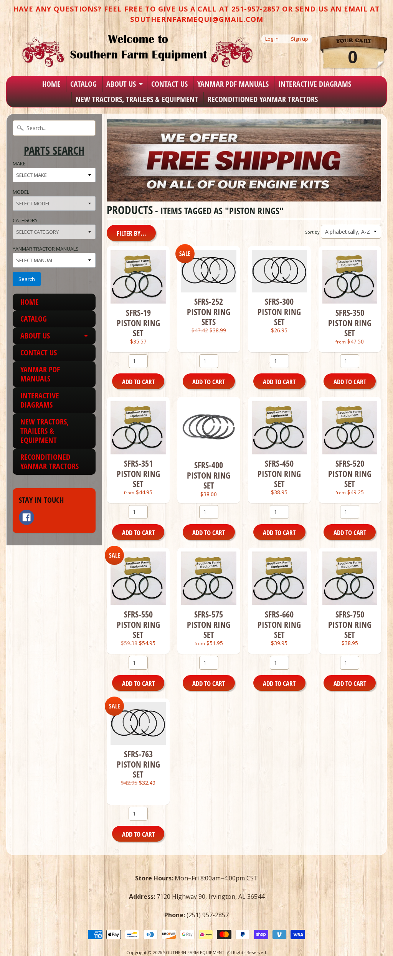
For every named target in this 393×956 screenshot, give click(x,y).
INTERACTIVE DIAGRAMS (314, 84)
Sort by (312, 232)
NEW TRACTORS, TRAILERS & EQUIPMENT (137, 99)
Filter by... (131, 233)
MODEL (21, 191)
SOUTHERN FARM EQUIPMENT (194, 952)
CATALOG (83, 84)
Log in (272, 38)
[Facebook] (26, 517)
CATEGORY (25, 220)
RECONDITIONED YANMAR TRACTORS (263, 99)
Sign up (299, 38)
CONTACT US (169, 84)
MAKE (19, 163)
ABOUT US (121, 84)
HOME (51, 84)
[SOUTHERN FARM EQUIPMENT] (137, 51)
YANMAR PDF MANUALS (233, 84)
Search (26, 279)
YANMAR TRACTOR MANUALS (46, 248)
